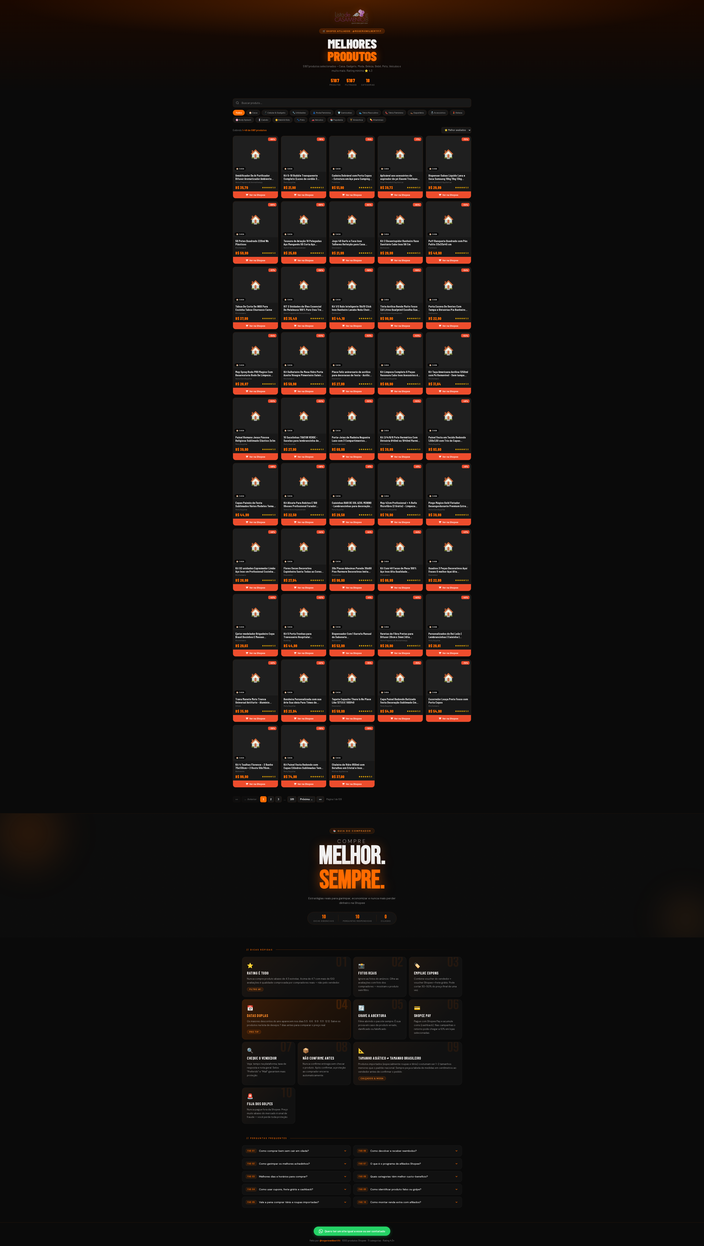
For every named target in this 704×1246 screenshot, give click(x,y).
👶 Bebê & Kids (282, 119)
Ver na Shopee (257, 194)
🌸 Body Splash (243, 119)
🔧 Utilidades (299, 112)
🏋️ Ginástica (356, 119)
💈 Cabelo (263, 119)
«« (236, 799)
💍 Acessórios (438, 112)
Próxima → (306, 799)
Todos (239, 112)
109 (292, 799)
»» (320, 799)
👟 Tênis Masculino (368, 112)
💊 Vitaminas (376, 119)
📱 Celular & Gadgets (274, 112)
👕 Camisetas (345, 112)
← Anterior (250, 799)
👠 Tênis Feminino (394, 112)
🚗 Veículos (317, 119)
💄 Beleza (457, 112)
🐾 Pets (301, 119)
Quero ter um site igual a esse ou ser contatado (355, 1231)
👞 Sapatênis (417, 112)
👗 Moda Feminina (322, 112)
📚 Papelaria (336, 119)
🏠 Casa (253, 112)
